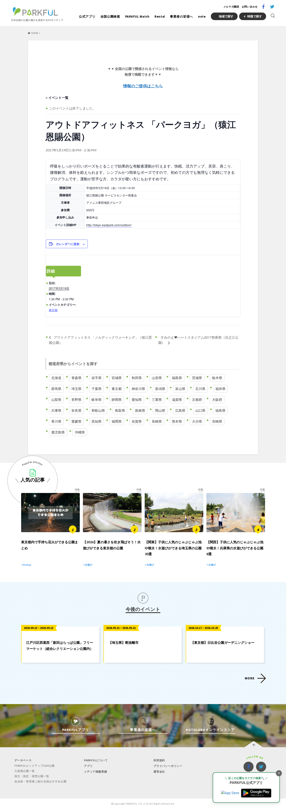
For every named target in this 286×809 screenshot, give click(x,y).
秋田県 (137, 378)
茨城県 (197, 378)
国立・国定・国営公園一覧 (31, 776)
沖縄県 (80, 432)
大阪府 (217, 399)
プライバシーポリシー (167, 766)
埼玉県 (76, 389)
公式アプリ (87, 16)
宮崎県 (217, 421)
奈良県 (76, 410)
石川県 (200, 389)
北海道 (56, 378)
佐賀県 (137, 421)
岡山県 (160, 410)
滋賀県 (177, 399)
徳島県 (220, 410)
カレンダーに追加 (67, 244)
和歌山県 (98, 410)
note (202, 16)
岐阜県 (96, 399)
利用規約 (159, 760)
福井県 (220, 389)
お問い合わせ (250, 6)
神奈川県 (138, 389)
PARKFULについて (96, 760)
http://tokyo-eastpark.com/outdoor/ (109, 225)
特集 (77, 489)
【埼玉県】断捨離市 (123, 642)
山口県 (200, 410)
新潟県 (160, 389)
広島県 (180, 410)
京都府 (197, 399)
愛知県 (137, 399)
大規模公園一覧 (24, 771)
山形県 (157, 378)
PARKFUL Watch (137, 16)
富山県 (180, 389)
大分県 (197, 421)
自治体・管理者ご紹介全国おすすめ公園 (40, 781)
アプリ (88, 766)
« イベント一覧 (57, 97)
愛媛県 (76, 421)
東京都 (53, 310)
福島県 (177, 378)
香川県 (56, 421)
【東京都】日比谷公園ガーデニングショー (222, 642)
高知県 (96, 421)
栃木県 (217, 378)
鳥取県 (120, 410)
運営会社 (159, 771)
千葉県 (96, 389)
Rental (160, 16)
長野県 (76, 399)
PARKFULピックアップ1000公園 (34, 765)
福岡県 (117, 421)
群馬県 (56, 389)
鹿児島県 (58, 432)
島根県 (140, 410)
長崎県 (157, 421)
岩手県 (96, 378)
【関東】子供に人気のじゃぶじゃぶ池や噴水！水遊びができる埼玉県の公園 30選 (173, 548)
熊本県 (177, 421)
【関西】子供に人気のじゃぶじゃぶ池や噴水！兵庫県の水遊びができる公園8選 (234, 548)
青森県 (76, 378)
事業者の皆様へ (181, 16)
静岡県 (117, 399)
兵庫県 (56, 410)
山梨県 (56, 399)
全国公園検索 (110, 16)
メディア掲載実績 (95, 771)
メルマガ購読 (231, 6)
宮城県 (117, 378)
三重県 (157, 399)
